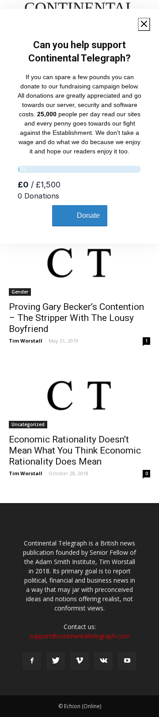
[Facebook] (32, 661)
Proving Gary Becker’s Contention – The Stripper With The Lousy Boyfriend (76, 317)
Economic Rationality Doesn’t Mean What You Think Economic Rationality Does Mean (75, 450)
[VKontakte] (103, 661)
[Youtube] (127, 661)
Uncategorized (28, 424)
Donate (88, 215)
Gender (19, 292)
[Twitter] (55, 661)
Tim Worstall (25, 340)
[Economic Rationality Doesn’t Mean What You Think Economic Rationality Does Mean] (79, 393)
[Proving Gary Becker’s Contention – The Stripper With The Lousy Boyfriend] (79, 261)
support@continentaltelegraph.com (79, 636)
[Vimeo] (79, 661)
